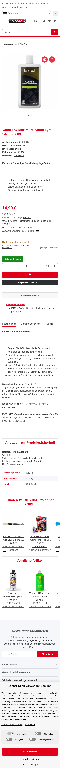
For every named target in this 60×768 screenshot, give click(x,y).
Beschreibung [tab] (9, 324)
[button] (44, 21)
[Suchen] (54, 32)
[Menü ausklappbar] (3, 20)
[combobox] (26, 13)
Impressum (30, 724)
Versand (27, 217)
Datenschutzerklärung (17, 640)
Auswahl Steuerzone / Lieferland (18, 231)
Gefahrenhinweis (12, 259)
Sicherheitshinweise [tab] (31, 324)
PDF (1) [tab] (49, 324)
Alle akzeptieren (30, 752)
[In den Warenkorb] (4, 52)
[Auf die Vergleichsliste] (45, 59)
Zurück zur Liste (10, 44)
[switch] (10, 733)
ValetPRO (19, 152)
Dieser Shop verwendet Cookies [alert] (30, 685)
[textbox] (26, 13)
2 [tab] (31, 115)
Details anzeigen (30, 764)
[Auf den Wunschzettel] (52, 59)
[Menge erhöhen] (54, 266)
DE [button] (36, 21)
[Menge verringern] (5, 266)
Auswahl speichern (30, 759)
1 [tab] (28, 115)
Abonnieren (47, 654)
